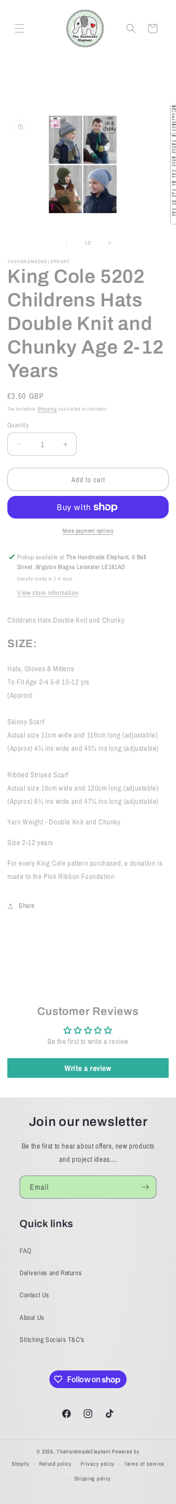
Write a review (88, 1068)
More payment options (88, 531)
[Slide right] (109, 243)
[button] (19, 28)
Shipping (47, 409)
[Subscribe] (145, 1187)
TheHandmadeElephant (83, 1451)
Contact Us (34, 1294)
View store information (47, 592)
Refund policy (55, 1463)
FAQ (26, 1250)
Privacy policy (98, 1463)
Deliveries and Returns (51, 1272)
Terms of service (144, 1463)
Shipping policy (92, 1478)
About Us (32, 1317)
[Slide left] (66, 243)
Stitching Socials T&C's (52, 1339)
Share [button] (27, 905)
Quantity (17, 425)
